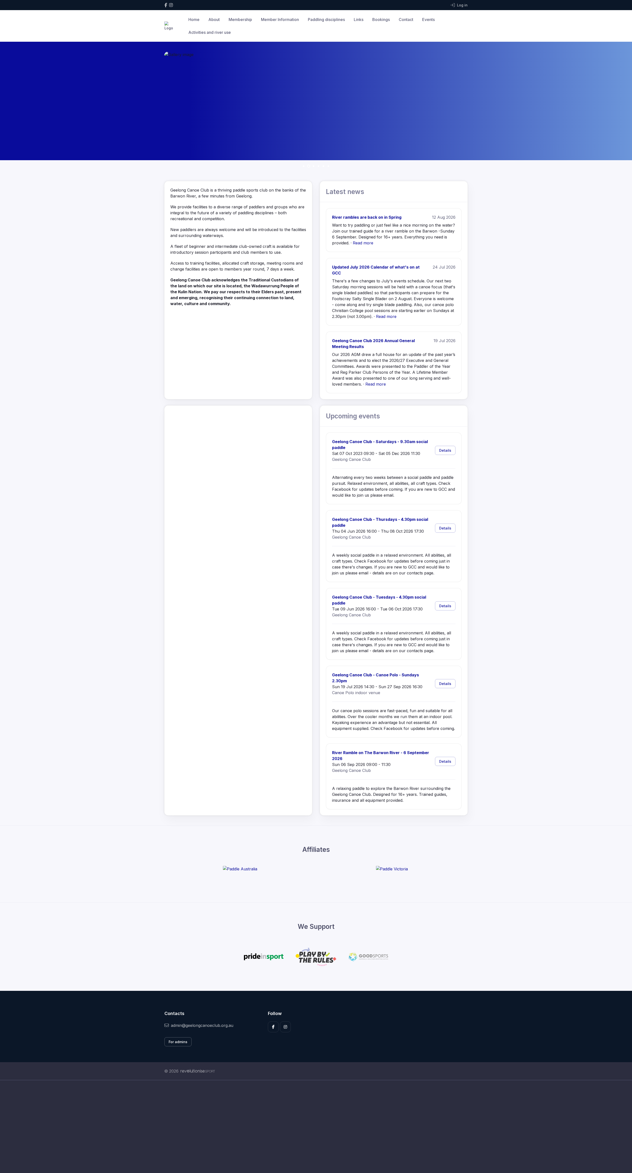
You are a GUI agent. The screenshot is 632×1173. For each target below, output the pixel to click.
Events (428, 19)
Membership (240, 19)
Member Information (280, 19)
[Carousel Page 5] (323, 166)
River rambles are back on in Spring (366, 217)
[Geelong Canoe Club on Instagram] (171, 5)
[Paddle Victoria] (392, 868)
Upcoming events (353, 416)
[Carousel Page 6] (328, 166)
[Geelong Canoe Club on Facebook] (165, 5)
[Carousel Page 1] (303, 166)
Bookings (381, 19)
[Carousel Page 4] (318, 166)
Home (193, 19)
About (214, 19)
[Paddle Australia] (240, 868)
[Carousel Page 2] (308, 166)
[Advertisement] (312, 1126)
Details (445, 450)
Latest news (345, 192)
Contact (406, 19)
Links (358, 19)
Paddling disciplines (326, 19)
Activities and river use (209, 32)
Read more (363, 242)
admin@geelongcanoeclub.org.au (202, 1025)
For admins (178, 1042)
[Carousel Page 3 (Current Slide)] (313, 166)
